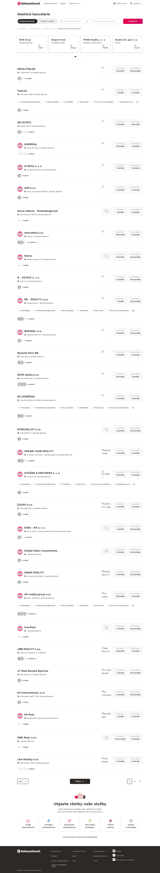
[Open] (87, 21)
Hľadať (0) (133, 21)
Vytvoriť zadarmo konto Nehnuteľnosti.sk (80, 837)
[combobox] (73, 21)
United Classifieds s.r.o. (34, 870)
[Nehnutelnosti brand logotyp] (28, 3)
